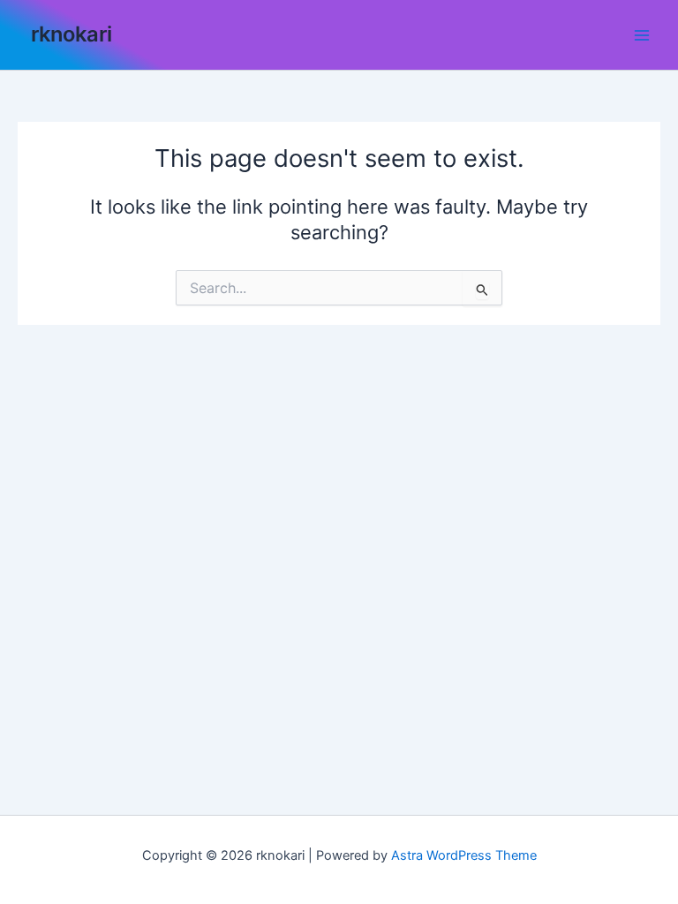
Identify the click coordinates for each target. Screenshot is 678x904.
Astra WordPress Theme (464, 855)
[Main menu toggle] (641, 35)
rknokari (71, 34)
